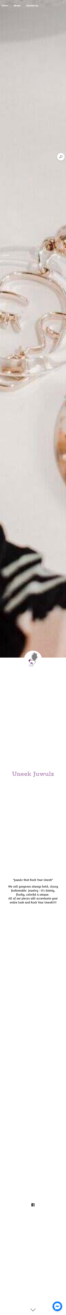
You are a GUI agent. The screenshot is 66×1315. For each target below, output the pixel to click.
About (17, 5)
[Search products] (61, 157)
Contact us (32, 5)
